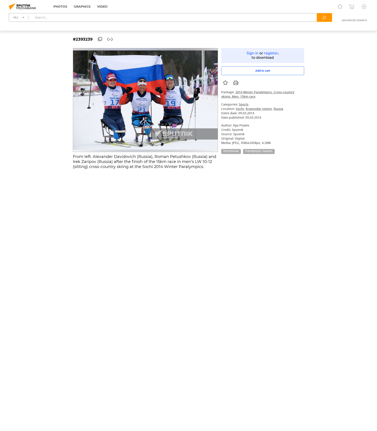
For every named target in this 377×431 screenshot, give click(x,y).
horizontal (231, 151)
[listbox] (225, 83)
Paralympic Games (258, 151)
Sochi (240, 109)
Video (102, 7)
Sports (243, 104)
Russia (278, 109)
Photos (60, 7)
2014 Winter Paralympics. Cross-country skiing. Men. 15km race (257, 94)
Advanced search (354, 20)
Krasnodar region (259, 109)
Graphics (82, 7)
